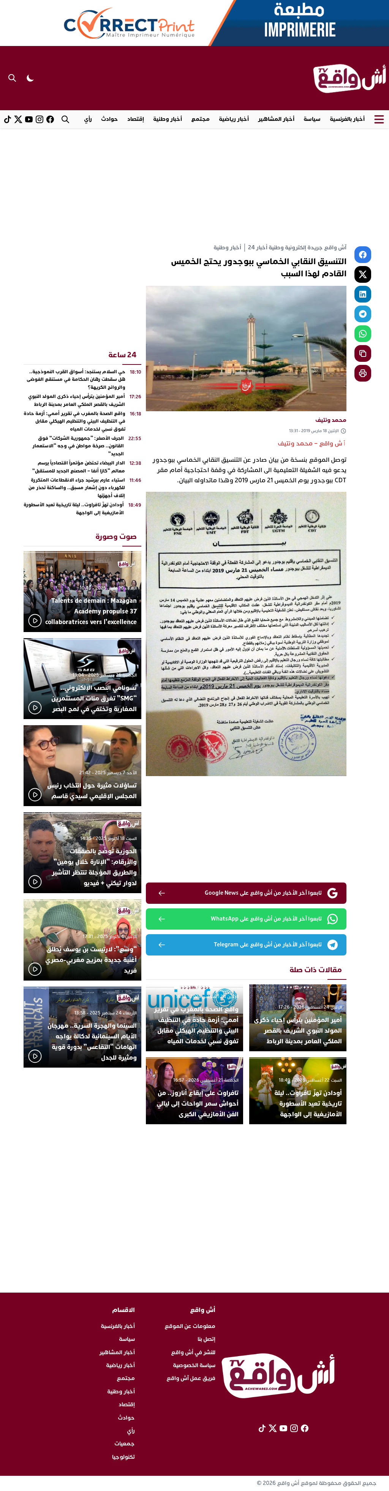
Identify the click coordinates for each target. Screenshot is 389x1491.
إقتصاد (135, 119)
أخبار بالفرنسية (347, 119)
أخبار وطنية (167, 119)
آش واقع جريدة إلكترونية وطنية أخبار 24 (297, 248)
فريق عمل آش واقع (190, 1378)
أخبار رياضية (234, 119)
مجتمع (200, 119)
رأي (88, 119)
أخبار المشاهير (276, 119)
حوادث (109, 119)
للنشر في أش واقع (193, 1352)
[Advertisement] (194, 185)
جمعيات (124, 1444)
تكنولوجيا (123, 1457)
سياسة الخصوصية (194, 1365)
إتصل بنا (206, 1339)
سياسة (312, 119)
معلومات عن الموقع (189, 1326)
